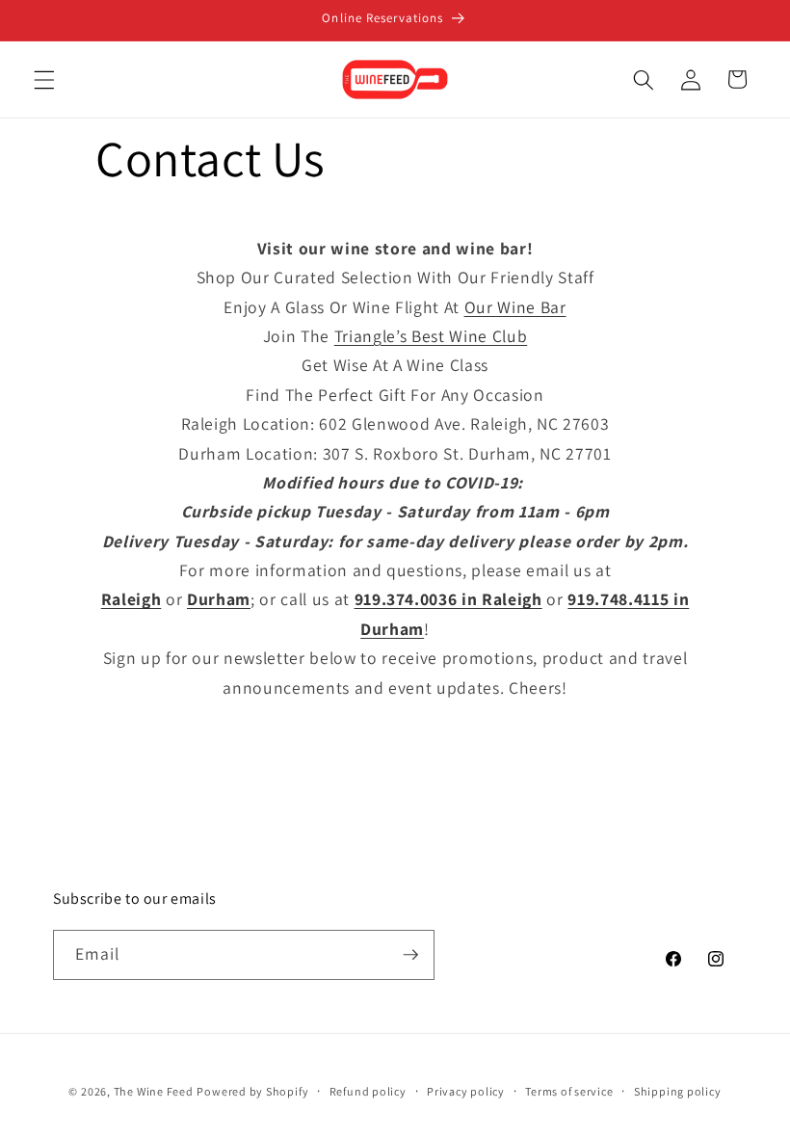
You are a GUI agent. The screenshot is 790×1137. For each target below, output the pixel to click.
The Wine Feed (154, 1091)
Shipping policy (678, 1091)
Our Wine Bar (515, 307)
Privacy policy (466, 1091)
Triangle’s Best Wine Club (431, 336)
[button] (44, 79)
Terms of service (569, 1091)
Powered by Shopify (252, 1091)
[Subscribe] (410, 955)
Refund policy (368, 1091)
